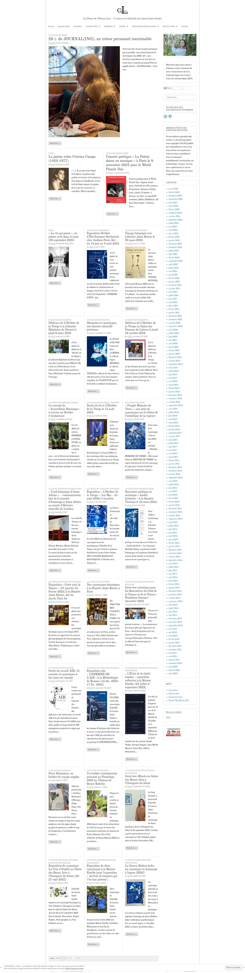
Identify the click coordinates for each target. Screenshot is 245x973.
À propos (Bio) (64, 26)
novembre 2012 (175, 622)
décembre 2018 (175, 395)
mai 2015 (173, 533)
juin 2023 (173, 254)
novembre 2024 (175, 213)
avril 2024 (173, 230)
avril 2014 (173, 577)
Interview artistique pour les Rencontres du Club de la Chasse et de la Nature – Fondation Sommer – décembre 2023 (141, 594)
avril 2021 (173, 302)
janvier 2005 (174, 670)
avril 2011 (173, 657)
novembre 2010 (175, 663)
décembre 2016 (175, 467)
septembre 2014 (176, 560)
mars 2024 (173, 234)
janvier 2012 (174, 643)
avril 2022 (173, 275)
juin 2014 (173, 571)
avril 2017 (173, 454)
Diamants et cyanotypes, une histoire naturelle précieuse (102, 326)
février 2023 (174, 258)
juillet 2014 (174, 567)
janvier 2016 (174, 505)
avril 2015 (173, 536)
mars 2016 (173, 498)
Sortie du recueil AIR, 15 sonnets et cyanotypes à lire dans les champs (63, 674)
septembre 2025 (176, 199)
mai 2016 (173, 492)
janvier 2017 (174, 464)
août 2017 (173, 440)
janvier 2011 (174, 660)
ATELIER (131, 403)
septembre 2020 (176, 326)
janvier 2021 (174, 313)
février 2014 (174, 584)
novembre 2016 (175, 471)
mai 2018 (173, 419)
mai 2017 (173, 450)
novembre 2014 (175, 553)
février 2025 (174, 210)
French (169, 88)
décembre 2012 (175, 619)
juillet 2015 (174, 526)
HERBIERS (108, 26)
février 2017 (174, 461)
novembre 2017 (175, 433)
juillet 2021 (174, 296)
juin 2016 (173, 488)
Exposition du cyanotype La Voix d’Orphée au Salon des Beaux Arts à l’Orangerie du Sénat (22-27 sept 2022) (64, 873)
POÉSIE (122, 26)
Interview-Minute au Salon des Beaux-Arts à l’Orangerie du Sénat (141, 780)
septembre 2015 (176, 519)
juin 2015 (173, 529)
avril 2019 (173, 381)
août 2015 (173, 522)
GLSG (53, 43)
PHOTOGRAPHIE (131, 671)
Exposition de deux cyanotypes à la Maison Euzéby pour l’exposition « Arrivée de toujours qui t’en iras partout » (102, 873)
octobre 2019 (174, 361)
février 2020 (174, 351)
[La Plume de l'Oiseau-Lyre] (122, 9)
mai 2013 (173, 615)
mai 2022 (173, 271)
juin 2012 (173, 629)
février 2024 (174, 237)
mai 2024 (173, 227)
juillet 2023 (174, 251)
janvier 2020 (174, 354)
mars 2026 (173, 189)
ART (59, 35)
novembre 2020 (175, 320)
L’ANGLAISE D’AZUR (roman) (144, 26)
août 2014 (173, 564)
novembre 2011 (175, 650)
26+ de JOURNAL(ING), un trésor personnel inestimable (100, 39)
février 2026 (174, 192)
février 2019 (174, 388)
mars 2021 (173, 306)
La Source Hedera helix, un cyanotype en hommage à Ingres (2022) (141, 869)
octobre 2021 (174, 289)
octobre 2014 (174, 557)
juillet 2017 (174, 443)
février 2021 (174, 309)
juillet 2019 (174, 371)
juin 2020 (173, 337)
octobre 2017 (174, 437)
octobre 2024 (174, 216)
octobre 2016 (174, 474)
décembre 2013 (175, 591)
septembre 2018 (176, 406)
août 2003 (173, 674)
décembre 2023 (175, 244)
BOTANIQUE (142, 230)
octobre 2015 (174, 516)
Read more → (55, 143)
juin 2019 (173, 375)
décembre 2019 (175, 357)
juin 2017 (173, 447)
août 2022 (173, 265)
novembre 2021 (175, 285)
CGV (168, 718)
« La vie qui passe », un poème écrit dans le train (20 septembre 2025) (63, 237)
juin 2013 (173, 612)
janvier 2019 (174, 392)
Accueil (51, 26)
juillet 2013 (174, 608)
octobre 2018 (174, 402)
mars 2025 (173, 206)
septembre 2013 (176, 602)
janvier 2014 (174, 588)
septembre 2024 (176, 220)
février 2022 (174, 278)
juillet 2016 (174, 485)
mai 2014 (173, 574)
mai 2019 (173, 378)
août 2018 (173, 409)
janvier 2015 (174, 547)
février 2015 (174, 543)
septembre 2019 (176, 364)
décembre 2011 (175, 646)
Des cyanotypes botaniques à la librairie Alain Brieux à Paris (103, 588)
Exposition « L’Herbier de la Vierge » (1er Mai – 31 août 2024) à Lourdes (102, 495)
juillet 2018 (174, 412)
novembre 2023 (175, 247)
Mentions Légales (173, 712)
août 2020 (173, 330)
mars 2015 (173, 540)
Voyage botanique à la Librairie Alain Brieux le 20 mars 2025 (140, 237)
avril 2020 (173, 344)
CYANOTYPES (92, 26)
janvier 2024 (174, 241)
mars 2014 (173, 581)
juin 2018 (173, 416)
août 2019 (173, 368)
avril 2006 (173, 667)
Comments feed (175, 697)
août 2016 (173, 481)
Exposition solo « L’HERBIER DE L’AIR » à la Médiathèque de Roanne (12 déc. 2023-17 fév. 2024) (103, 678)
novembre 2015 (175, 512)
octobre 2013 (174, 598)
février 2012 (174, 639)
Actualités (78, 26)
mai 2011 (173, 653)
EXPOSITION (104, 230)
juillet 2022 (174, 268)
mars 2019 (173, 385)
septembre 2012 (176, 626)
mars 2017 (173, 457)
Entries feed (174, 694)
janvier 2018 (174, 430)
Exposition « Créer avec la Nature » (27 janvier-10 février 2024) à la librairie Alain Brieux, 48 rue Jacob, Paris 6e (64, 591)
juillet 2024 (174, 223)
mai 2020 (173, 340)
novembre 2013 (175, 595)
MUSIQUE (119, 153)
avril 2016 (173, 495)
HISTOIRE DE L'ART (75, 489)
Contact (184, 26)
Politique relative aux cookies (74, 968)
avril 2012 (173, 636)
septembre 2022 (176, 261)
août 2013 (173, 605)
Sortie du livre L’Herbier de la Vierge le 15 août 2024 (102, 409)
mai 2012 (173, 632)
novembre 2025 (175, 196)
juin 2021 (173, 299)
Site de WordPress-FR (178, 701)
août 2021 (173, 292)
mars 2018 (173, 423)
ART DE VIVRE (168, 26)
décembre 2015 (175, 509)
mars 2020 (173, 347)
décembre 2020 (175, 316)
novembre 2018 (175, 399)
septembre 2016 (176, 478)
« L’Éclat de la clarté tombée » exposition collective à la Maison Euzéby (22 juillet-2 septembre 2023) (138, 680)
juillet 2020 (174, 333)
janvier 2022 (174, 282)
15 (78, 958)
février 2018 (174, 426)
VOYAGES (74, 403)
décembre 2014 (175, 550)
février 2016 (174, 502)
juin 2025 (173, 203)
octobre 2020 (174, 323)
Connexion (173, 690)
